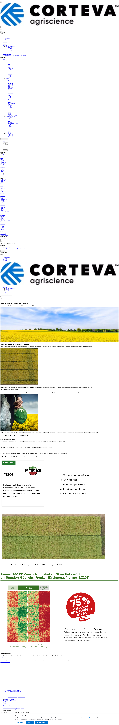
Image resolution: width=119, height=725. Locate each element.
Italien (9, 95)
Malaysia (9, 70)
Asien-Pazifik (8, 62)
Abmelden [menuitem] (5, 42)
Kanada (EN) (10, 134)
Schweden (10, 105)
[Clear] (0, 241)
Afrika (6, 60)
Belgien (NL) (10, 84)
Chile (9, 121)
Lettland (9, 97)
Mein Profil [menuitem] (5, 39)
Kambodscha (10, 68)
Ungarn (9, 114)
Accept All (30, 722)
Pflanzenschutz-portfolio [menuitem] (10, 46)
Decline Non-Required (41, 722)
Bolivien (9, 118)
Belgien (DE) (10, 85)
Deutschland (3, 57)
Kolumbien (10, 126)
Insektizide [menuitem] (10, 49)
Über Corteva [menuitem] (5, 45)
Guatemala (10, 125)
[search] (0, 31)
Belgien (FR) (10, 83)
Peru (9, 131)
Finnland (9, 90)
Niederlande (10, 99)
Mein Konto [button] (3, 33)
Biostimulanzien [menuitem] (11, 50)
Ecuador (9, 124)
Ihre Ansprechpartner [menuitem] (7, 54)
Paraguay (10, 130)
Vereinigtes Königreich (12, 115)
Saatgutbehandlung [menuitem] (11, 51)
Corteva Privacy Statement (91, 717)
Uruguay (9, 132)
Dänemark (10, 88)
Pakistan (9, 71)
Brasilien (9, 119)
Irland (9, 94)
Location (4, 143)
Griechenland (10, 93)
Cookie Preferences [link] (7, 710)
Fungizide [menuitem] (10, 48)
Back (4, 59)
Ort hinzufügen (3, 238)
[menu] (0, 1)
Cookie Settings (19, 722)
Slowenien (10, 108)
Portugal (9, 102)
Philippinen (10, 73)
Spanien (9, 109)
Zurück (4, 44)
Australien (7, 78)
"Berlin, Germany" (4, 138)
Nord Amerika (8, 133)
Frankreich (10, 92)
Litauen (9, 98)
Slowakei (10, 107)
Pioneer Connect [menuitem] (14, 55)
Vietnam (9, 77)
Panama (9, 128)
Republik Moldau (11, 103)
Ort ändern (6, 142)
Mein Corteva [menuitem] (5, 40)
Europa (6, 81)
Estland (9, 89)
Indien (9, 65)
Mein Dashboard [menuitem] (6, 38)
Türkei (9, 112)
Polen (9, 100)
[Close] (3, 142)
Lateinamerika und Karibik (10, 116)
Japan (9, 67)
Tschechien (10, 111)
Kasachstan (10, 69)
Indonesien (10, 66)
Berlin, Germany (4, 236)
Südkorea (10, 74)
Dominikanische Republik (13, 123)
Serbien (9, 106)
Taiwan (9, 75)
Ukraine (9, 113)
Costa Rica (10, 122)
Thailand (9, 76)
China (9, 64)
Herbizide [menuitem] (10, 47)
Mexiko (9, 127)
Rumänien (10, 104)
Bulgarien (10, 86)
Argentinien (10, 117)
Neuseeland (10, 80)
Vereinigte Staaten (11, 136)
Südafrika (10, 61)
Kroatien (9, 96)
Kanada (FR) (10, 135)
